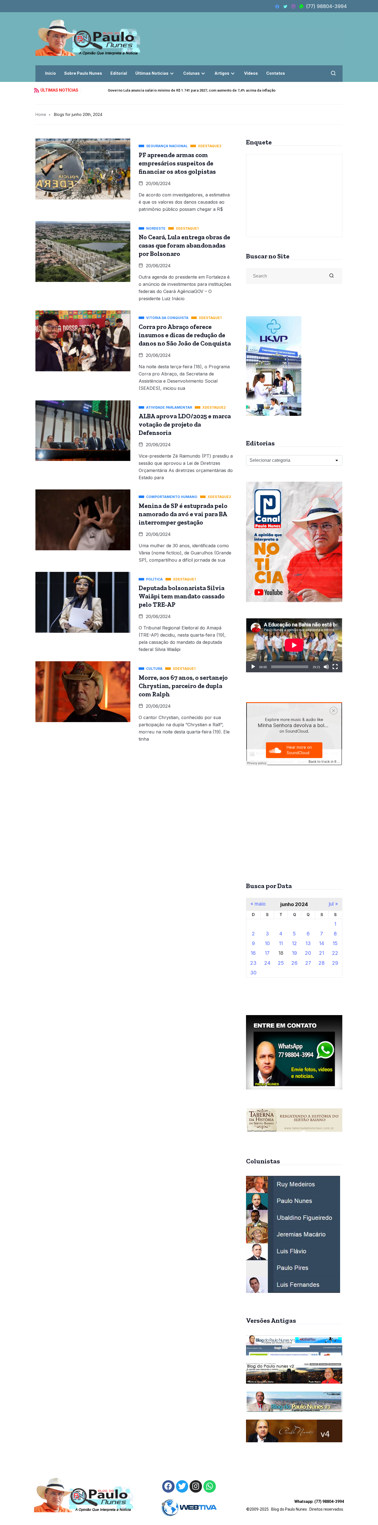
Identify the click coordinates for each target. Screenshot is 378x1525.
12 (294, 943)
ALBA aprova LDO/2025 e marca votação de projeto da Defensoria (185, 424)
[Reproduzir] (253, 667)
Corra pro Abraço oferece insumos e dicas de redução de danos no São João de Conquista (185, 335)
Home (40, 114)
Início (50, 73)
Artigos (221, 73)
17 (267, 953)
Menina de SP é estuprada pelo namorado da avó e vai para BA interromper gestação (183, 514)
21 (321, 953)
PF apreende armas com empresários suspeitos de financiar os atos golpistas (177, 163)
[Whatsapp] (209, 1486)
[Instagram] (196, 1486)
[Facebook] (168, 1486)
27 (308, 963)
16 (253, 953)
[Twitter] (182, 1486)
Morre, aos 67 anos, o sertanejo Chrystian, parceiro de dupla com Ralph (183, 686)
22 (335, 953)
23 (253, 963)
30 (253, 973)
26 (294, 963)
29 (335, 963)
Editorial (118, 73)
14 (321, 943)
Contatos (275, 73)
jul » (333, 903)
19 (294, 953)
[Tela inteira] (335, 667)
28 (322, 963)
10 (267, 943)
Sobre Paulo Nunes (83, 73)
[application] (294, 645)
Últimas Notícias (152, 73)
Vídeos (251, 73)
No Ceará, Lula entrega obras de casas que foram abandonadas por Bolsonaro (184, 245)
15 (335, 943)
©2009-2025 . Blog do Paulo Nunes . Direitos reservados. (295, 1505)
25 (281, 963)
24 (267, 963)
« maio (258, 903)
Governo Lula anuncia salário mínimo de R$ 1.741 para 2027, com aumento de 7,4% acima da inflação (169, 90)
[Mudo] (326, 667)
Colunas (191, 73)
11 (281, 943)
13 (308, 943)
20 (308, 953)
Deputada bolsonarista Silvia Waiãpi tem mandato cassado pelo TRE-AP (182, 596)
